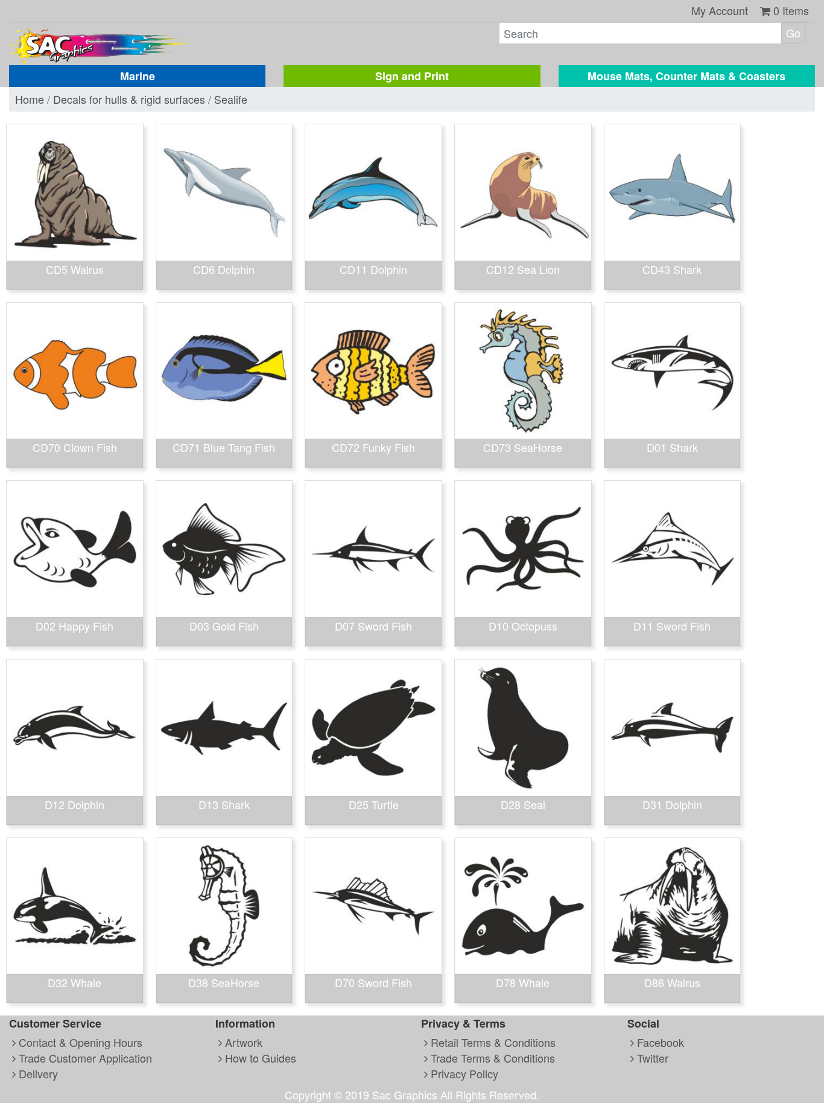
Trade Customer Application (84, 1058)
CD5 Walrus (75, 269)
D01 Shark (672, 447)
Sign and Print (412, 76)
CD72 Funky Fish (373, 447)
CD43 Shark (672, 269)
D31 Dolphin (672, 804)
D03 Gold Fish (224, 626)
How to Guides (259, 1058)
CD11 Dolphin (373, 269)
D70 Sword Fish (373, 982)
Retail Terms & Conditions (492, 1042)
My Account (719, 10)
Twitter (651, 1058)
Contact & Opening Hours (79, 1042)
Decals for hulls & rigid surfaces (129, 99)
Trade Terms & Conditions (491, 1058)
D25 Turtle (374, 804)
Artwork (242, 1042)
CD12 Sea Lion (523, 269)
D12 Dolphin (74, 804)
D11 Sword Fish (672, 626)
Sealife (230, 99)
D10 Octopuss (523, 626)
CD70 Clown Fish (75, 447)
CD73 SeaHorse (522, 447)
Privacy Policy (463, 1073)
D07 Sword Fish (373, 626)
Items (791, 10)
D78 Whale (523, 982)
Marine (137, 76)
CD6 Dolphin (224, 269)
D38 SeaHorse (223, 982)
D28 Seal (523, 804)
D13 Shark (224, 804)
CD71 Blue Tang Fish (224, 447)
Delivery (37, 1073)
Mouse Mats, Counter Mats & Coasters (686, 76)
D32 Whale (74, 982)
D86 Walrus (672, 982)
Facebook (659, 1042)
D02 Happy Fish (74, 626)
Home (29, 99)
